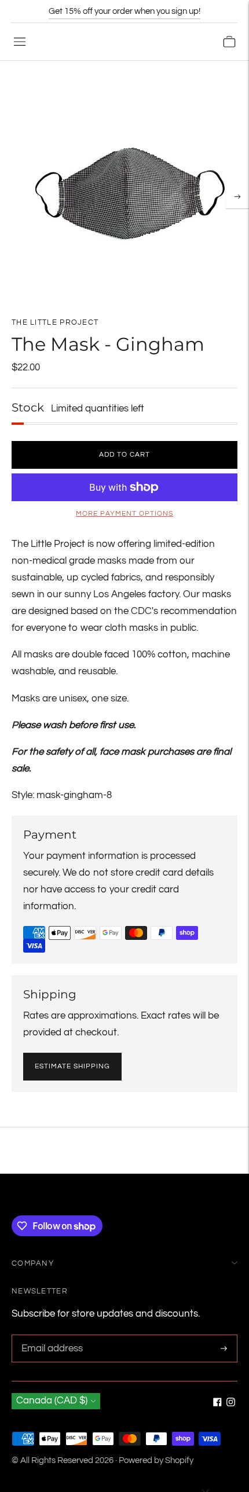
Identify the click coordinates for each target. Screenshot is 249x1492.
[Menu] (20, 41)
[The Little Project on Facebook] (217, 1403)
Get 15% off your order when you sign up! (124, 11)
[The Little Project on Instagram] (230, 1403)
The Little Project (55, 322)
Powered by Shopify (156, 1460)
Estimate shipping (72, 1066)
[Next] (237, 196)
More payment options (124, 513)
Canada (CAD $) (51, 1400)
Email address (50, 1336)
